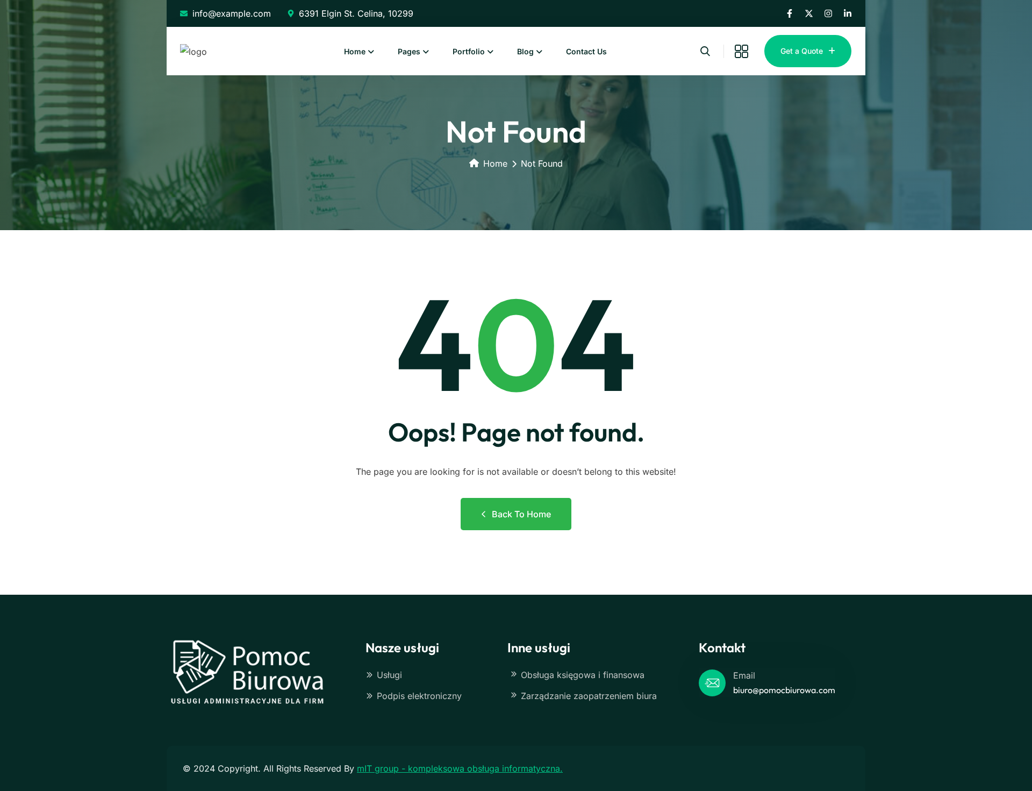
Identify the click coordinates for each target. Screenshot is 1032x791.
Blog (525, 51)
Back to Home (521, 514)
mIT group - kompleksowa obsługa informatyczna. (460, 768)
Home (355, 51)
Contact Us (586, 51)
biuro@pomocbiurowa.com (784, 690)
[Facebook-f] (789, 13)
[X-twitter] (809, 13)
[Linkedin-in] (847, 13)
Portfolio (469, 51)
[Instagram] (828, 13)
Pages (409, 51)
